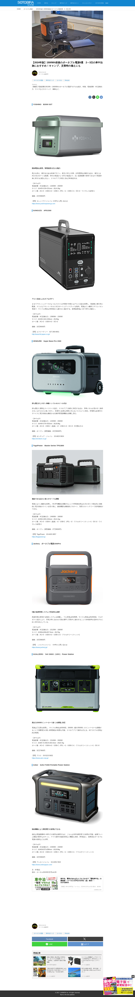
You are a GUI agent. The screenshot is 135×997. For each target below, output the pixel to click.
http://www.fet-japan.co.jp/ (41, 334)
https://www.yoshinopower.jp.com (43, 203)
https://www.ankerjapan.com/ (42, 865)
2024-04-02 (42, 72)
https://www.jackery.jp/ (39, 647)
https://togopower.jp (38, 537)
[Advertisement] (67, 906)
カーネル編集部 (43, 74)
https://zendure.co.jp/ (39, 439)
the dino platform (70, 994)
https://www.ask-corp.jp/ (40, 758)
